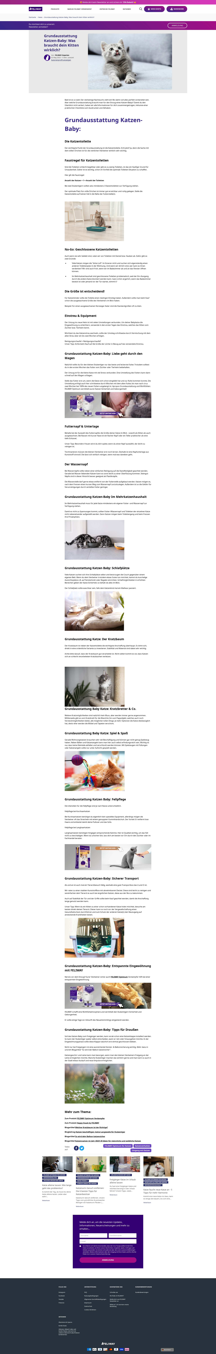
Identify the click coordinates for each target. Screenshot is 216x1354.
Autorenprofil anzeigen (61, 60)
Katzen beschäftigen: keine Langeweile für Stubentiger (100, 1132)
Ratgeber (127, 9)
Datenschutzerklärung (103, 1254)
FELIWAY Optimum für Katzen (118, 1146)
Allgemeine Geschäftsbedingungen (95, 1299)
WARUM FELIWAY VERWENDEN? (79, 9)
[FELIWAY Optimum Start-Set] (108, 405)
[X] (81, 1148)
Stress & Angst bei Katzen (87, 1183)
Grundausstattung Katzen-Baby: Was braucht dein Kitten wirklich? (69, 17)
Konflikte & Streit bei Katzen (156, 1182)
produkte (55, 9)
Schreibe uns (114, 1292)
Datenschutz (88, 1306)
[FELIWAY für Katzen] (35, 9)
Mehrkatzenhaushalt (153, 1185)
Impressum (87, 1303)
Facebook (62, 1296)
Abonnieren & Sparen (65, 1322)
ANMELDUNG (177, 25)
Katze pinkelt (82, 1181)
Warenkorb (179, 9)
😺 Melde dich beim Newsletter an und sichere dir (108, 2)
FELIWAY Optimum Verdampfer (91, 1118)
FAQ (85, 1292)
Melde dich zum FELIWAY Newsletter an (117, 1300)
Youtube (61, 1299)
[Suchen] (140, 9)
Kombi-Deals (63, 1326)
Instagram (62, 1292)
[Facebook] (76, 1148)
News (40, 17)
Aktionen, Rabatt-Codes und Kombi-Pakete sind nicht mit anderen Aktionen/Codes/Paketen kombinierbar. (69, 1332)
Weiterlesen (46, 1200)
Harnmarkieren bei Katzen (87, 1178)
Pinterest (61, 1303)
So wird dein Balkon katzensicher (90, 1136)
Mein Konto (156, 9)
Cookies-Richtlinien (90, 1310)
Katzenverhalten (142, 1146)
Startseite (32, 17)
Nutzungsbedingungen (91, 1296)
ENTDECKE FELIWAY (107, 9)
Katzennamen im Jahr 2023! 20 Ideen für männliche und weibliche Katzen (108, 1141)
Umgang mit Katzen (141, 1150)
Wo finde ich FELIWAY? (117, 1296)
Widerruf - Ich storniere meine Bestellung (119, 1305)
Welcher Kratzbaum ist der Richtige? (91, 1127)
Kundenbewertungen (141, 1292)
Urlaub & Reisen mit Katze (53, 1181)
